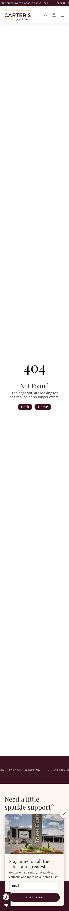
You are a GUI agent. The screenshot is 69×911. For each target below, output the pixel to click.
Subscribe (34, 897)
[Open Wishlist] (6, 905)
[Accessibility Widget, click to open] (6, 896)
